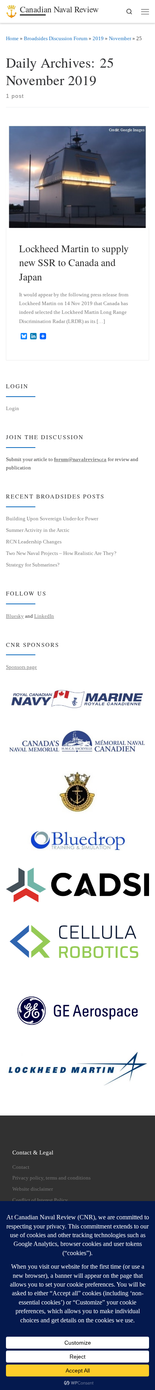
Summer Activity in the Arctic (38, 530)
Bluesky (15, 616)
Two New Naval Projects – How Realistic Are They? (61, 553)
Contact (20, 1167)
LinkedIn (44, 616)
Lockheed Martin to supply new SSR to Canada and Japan (74, 262)
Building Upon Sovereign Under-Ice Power (52, 519)
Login (12, 408)
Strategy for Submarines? (33, 565)
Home (12, 38)
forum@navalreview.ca (80, 459)
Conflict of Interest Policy (40, 1200)
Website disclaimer (32, 1189)
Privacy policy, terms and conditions (51, 1178)
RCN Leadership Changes (34, 542)
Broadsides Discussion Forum (55, 38)
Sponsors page (21, 667)
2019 (98, 38)
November (120, 38)
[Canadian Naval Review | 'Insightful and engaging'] (11, 10)
